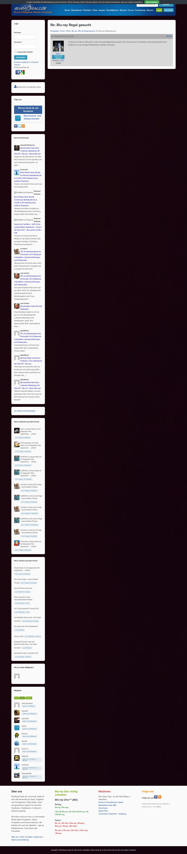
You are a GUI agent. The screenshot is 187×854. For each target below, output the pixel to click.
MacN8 (24, 741)
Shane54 (23, 542)
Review (123, 10)
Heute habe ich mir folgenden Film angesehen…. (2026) (30, 431)
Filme (94, 10)
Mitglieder (18, 690)
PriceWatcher (112, 10)
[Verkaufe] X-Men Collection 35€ (26, 653)
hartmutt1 (25, 765)
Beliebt (28, 698)
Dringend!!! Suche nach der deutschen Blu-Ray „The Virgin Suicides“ (25, 645)
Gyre (22, 429)
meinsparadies (27, 703)
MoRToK (25, 756)
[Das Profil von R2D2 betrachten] (58, 51)
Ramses (25, 734)
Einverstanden (152, 2)
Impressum (38, 837)
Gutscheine (102, 808)
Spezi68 (25, 711)
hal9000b (24, 457)
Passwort (17, 42)
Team (22, 837)
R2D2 (58, 54)
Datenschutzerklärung (20, 840)
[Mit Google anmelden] (22, 74)
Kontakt (29, 837)
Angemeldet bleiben (25, 52)
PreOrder (87, 10)
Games (102, 10)
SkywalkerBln (27, 773)
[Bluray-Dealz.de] (30, 10)
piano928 (25, 719)
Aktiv (22, 698)
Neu (16, 698)
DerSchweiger (25, 443)
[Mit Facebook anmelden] (17, 74)
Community (140, 10)
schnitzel (23, 485)
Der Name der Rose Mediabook (26, 626)
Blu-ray (74, 31)
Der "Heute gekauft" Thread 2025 (26, 609)
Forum (131, 10)
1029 (62, 61)
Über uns (14, 837)
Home (67, 10)
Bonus (150, 10)
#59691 (169, 36)
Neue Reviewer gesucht (23, 588)
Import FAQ (103, 811)
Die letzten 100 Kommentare (24, 411)
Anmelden (168, 10)
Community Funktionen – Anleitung (112, 814)
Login (159, 10)
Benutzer (17, 33)
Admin (24, 726)
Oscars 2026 (19, 636)
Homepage (54, 31)
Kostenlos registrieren (22, 62)
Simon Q (25, 749)
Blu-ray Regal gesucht (86, 31)
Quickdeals (76, 10)
